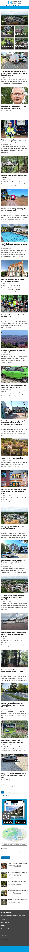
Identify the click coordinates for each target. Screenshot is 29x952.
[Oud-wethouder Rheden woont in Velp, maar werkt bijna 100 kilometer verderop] (14, 95)
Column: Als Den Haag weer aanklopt (12, 458)
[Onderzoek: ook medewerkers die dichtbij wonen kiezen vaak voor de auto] (14, 374)
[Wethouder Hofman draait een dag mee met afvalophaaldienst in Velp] (14, 129)
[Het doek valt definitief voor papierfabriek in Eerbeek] (14, 18)
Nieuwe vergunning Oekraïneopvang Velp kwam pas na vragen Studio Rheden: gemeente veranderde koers (13, 562)
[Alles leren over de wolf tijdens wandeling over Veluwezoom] (21, 31)
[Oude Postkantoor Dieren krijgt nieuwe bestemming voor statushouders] (14, 268)
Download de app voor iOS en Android (8, 943)
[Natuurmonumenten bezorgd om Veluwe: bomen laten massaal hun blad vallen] (14, 658)
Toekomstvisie (4, 935)
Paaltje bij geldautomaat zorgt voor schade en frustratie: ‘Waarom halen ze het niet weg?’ (14, 775)
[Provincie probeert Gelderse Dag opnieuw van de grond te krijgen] (7, 31)
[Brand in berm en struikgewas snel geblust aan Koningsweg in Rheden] (14, 197)
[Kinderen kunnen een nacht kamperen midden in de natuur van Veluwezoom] (14, 729)
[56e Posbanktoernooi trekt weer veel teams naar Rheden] (14, 233)
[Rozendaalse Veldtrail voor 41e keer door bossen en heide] (14, 303)
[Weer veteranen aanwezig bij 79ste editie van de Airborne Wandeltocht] (4, 886)
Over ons (3, 919)
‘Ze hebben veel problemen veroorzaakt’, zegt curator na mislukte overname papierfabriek (13, 597)
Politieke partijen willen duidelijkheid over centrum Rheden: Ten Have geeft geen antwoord (13, 634)
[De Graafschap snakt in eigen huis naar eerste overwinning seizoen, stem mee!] (4, 877)
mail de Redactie (22, 915)
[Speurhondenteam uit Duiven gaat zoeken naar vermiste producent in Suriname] (4, 868)
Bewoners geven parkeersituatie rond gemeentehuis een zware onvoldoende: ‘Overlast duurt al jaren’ (12, 705)
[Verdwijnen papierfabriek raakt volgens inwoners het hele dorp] (14, 515)
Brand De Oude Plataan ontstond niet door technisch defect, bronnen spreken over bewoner (13, 491)
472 (16, 792)
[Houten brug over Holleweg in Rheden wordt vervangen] (14, 164)
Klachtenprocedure (5, 932)
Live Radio (16, 5)
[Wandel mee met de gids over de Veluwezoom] (7, 43)
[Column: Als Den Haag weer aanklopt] (14, 447)
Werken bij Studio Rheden (6, 928)
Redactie (3, 925)
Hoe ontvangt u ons (5, 922)
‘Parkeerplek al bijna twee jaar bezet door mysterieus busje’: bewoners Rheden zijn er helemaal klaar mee (14, 73)
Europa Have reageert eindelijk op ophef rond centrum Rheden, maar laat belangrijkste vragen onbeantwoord (13, 422)
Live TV (10, 5)
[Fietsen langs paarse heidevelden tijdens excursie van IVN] (14, 339)
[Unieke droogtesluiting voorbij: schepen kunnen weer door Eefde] (4, 904)
